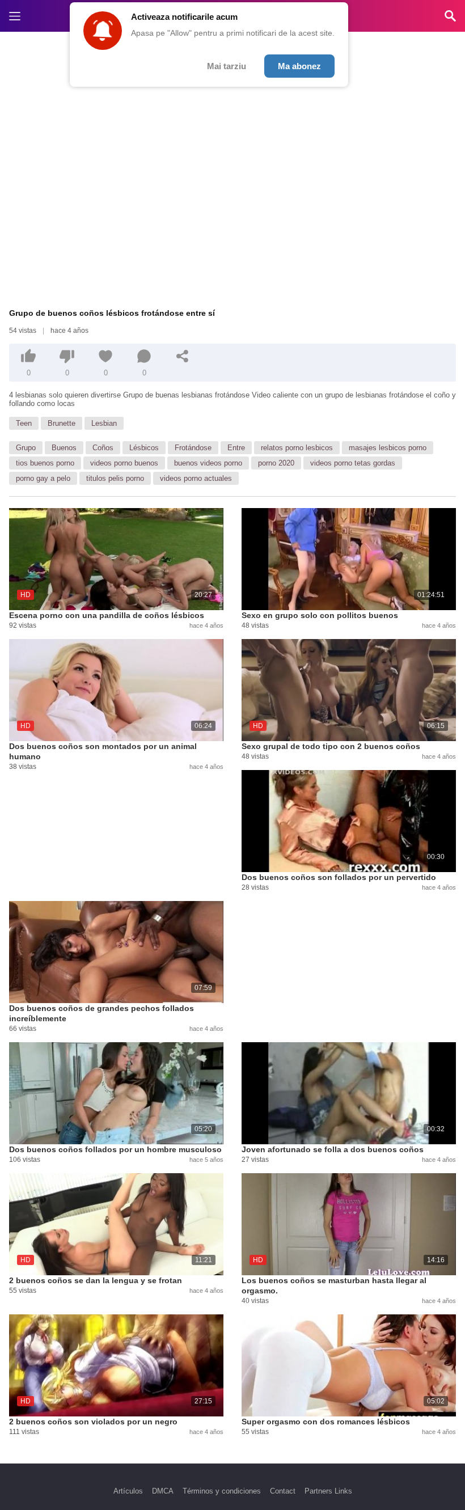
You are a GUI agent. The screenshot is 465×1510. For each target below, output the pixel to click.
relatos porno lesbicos (297, 447)
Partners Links (328, 1491)
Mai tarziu (226, 66)
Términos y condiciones (222, 1491)
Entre (236, 447)
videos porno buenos (124, 463)
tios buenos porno (45, 463)
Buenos (64, 447)
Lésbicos (144, 447)
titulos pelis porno (115, 478)
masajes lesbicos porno (387, 447)
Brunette (61, 423)
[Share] (182, 356)
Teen (24, 423)
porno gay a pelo (43, 478)
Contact (282, 1491)
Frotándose (193, 447)
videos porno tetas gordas (352, 463)
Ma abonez (299, 66)
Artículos (128, 1491)
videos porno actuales (196, 478)
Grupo (26, 447)
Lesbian (104, 423)
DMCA (163, 1491)
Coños (102, 447)
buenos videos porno (208, 463)
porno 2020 (276, 463)
